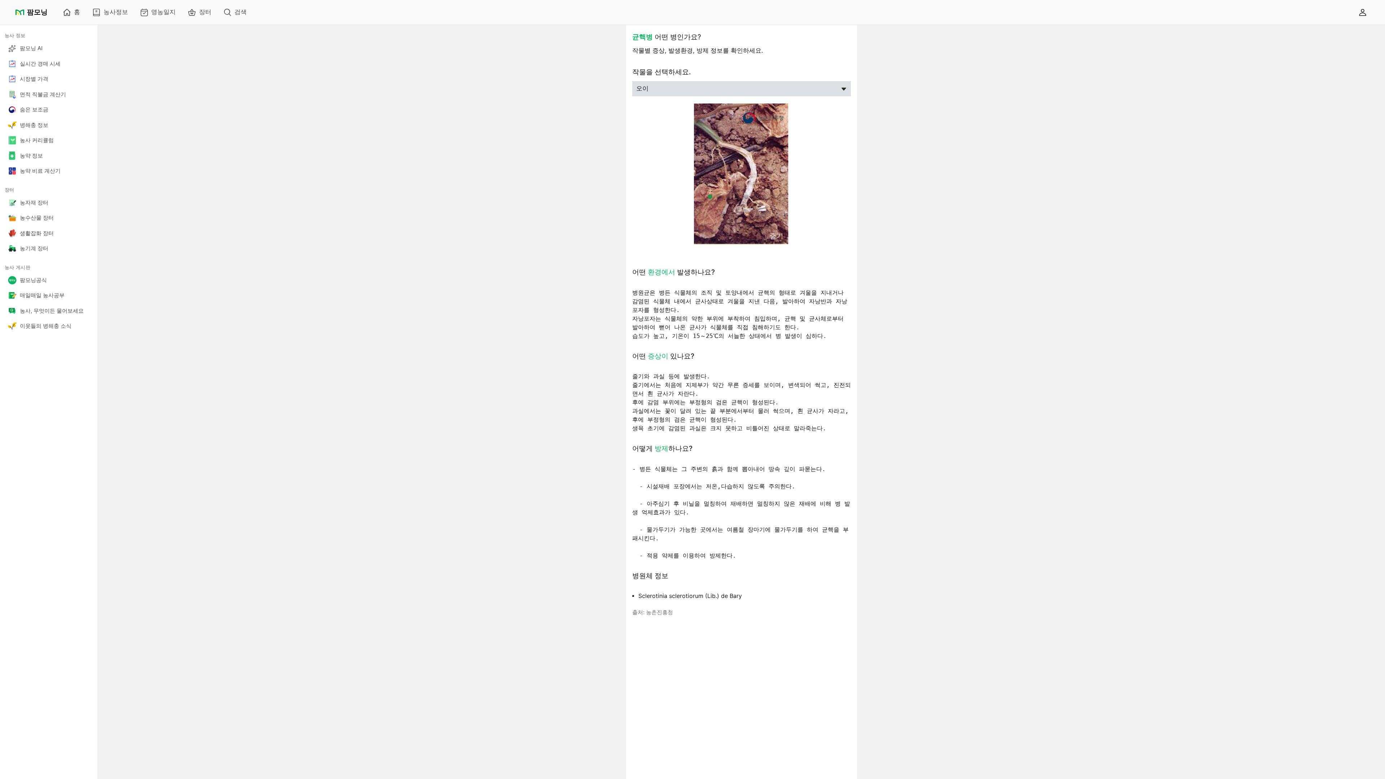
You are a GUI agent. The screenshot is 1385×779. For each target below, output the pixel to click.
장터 (205, 12)
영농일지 (163, 12)
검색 (240, 12)
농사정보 (116, 12)
